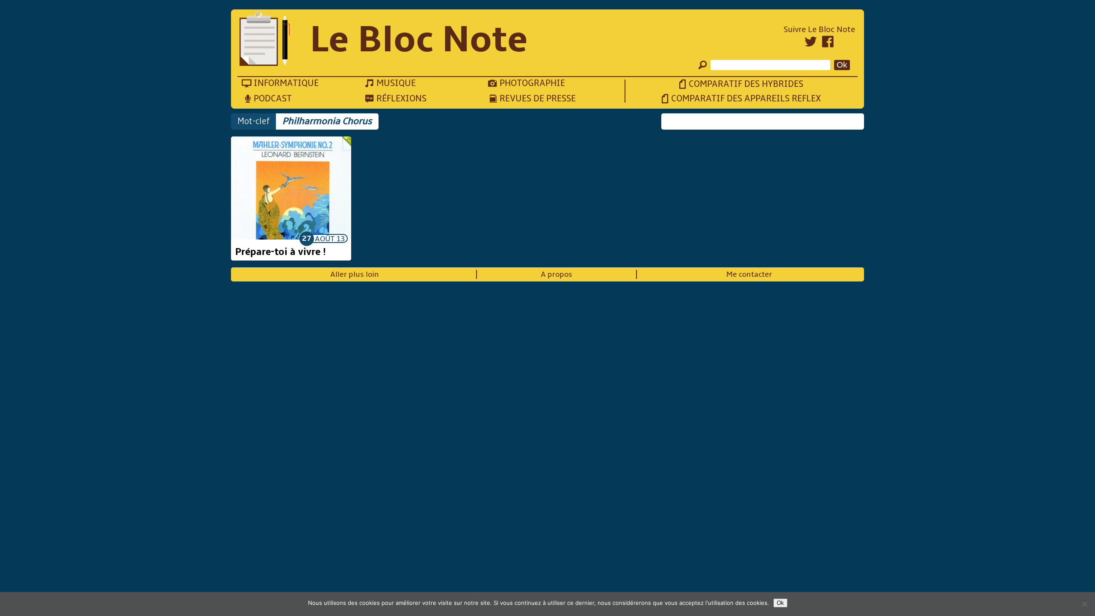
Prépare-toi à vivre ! (280, 252)
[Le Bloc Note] (264, 40)
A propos (556, 274)
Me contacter (749, 274)
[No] (1084, 604)
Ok (780, 603)
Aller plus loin (354, 274)
